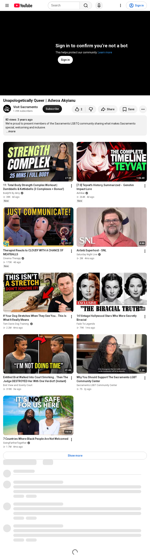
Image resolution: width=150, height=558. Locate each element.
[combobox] (65, 5)
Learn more (105, 52)
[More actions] (143, 109)
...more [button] (10, 131)
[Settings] (120, 5)
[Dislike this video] (90, 109)
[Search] (85, 5)
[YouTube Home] (23, 5)
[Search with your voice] (99, 5)
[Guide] (7, 5)
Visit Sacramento (25, 107)
